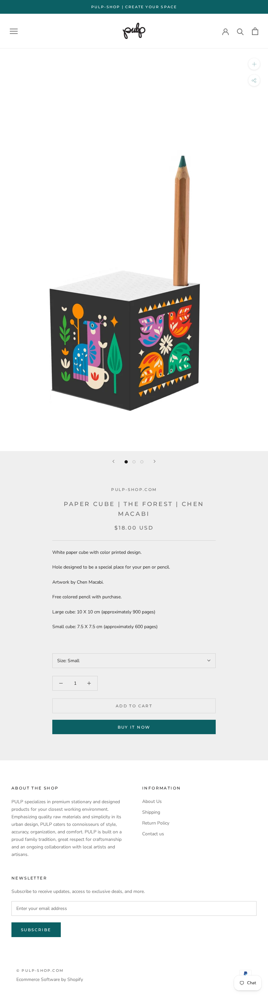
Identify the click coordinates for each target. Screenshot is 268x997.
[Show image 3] (141, 461)
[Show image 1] (126, 461)
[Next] (155, 461)
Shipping (151, 812)
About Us (152, 801)
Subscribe (36, 929)
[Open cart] (255, 31)
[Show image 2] (134, 461)
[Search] (240, 31)
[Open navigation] (14, 31)
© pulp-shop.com (40, 970)
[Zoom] (254, 64)
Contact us (153, 834)
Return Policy (155, 823)
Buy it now (134, 727)
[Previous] (113, 461)
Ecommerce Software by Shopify (49, 979)
